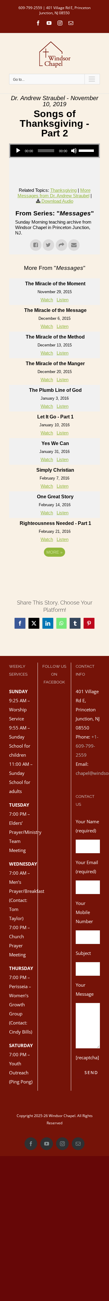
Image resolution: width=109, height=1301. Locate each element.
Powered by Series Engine (54, 569)
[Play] (18, 151)
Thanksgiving (63, 190)
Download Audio (57, 201)
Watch (47, 299)
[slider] (87, 150)
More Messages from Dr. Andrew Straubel (54, 193)
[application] (54, 151)
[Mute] (74, 151)
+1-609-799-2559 (87, 746)
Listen (62, 299)
